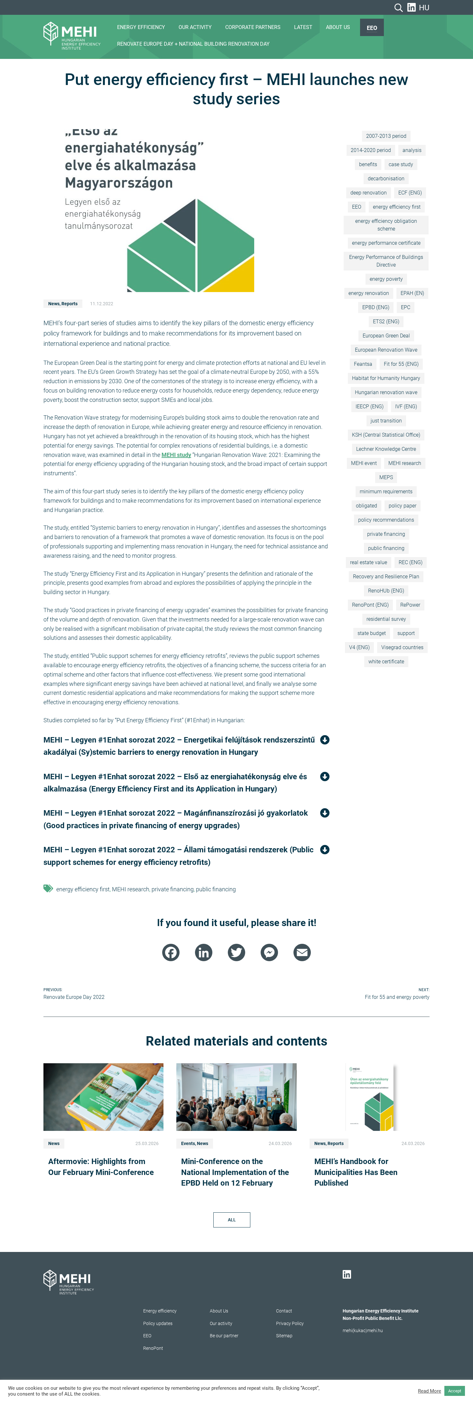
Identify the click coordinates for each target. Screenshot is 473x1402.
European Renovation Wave (386, 350)
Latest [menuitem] (303, 27)
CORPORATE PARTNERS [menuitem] (253, 27)
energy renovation (368, 293)
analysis (412, 150)
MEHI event (364, 463)
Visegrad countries (402, 647)
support (406, 633)
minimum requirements (386, 491)
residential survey (386, 619)
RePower (410, 605)
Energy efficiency (160, 1310)
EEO (372, 27)
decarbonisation (386, 178)
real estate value (368, 562)
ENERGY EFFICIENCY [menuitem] (141, 27)
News (54, 303)
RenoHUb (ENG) (386, 591)
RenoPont (153, 1348)
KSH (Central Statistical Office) (386, 435)
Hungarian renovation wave (386, 392)
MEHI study (176, 454)
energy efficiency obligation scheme (386, 225)
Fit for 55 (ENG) (401, 364)
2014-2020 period (371, 150)
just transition (386, 421)
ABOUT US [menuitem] (338, 27)
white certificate (386, 661)
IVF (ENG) (406, 406)
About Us (219, 1310)
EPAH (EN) (412, 293)
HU (424, 7)
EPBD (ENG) (375, 307)
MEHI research (130, 889)
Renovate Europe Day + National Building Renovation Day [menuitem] (193, 44)
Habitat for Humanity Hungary (386, 378)
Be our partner (224, 1335)
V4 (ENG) (359, 647)
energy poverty (386, 279)
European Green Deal (386, 336)
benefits (368, 164)
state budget (371, 633)
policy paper (402, 506)
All (232, 1219)
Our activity (221, 1323)
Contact (284, 1310)
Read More (429, 1391)
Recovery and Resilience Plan (386, 576)
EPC (405, 307)
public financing (216, 889)
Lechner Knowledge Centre (386, 449)
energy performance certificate (386, 243)
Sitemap (284, 1335)
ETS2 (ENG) (386, 321)
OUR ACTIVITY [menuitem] (195, 27)
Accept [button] (454, 1390)
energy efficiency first (83, 889)
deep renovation (368, 193)
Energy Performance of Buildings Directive (386, 261)
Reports (69, 303)
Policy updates (157, 1323)
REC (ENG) (410, 562)
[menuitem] (372, 27)
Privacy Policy (290, 1323)
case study (401, 164)
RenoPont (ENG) (370, 605)
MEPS (386, 477)
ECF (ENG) (410, 193)
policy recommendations (386, 520)
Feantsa (363, 364)
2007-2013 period (386, 136)
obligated (366, 506)
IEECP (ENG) (370, 406)
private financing (173, 889)
